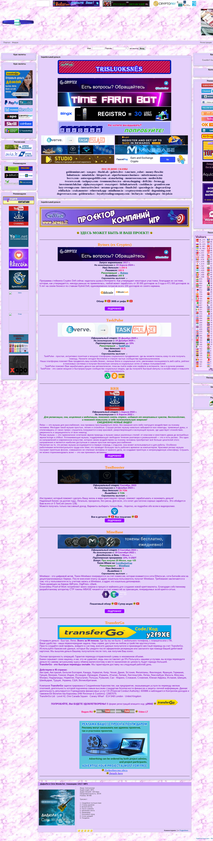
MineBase (124, 565)
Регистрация (206, 42)
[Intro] (18, 310)
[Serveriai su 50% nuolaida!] (26, 184)
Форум (15, 42)
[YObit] (26, 104)
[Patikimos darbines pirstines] (26, 170)
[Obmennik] (11, 132)
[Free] (18, 332)
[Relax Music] (18, 225)
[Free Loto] (18, 353)
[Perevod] (100, 6)
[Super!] (50, 6)
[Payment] (18, 289)
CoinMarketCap (124, 563)
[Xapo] (11, 118)
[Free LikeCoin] (18, 268)
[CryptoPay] (150, 6)
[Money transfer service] (26, 132)
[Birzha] (18, 246)
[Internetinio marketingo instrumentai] (11, 170)
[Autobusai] (11, 149)
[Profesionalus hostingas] (11, 184)
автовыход (133, 48)
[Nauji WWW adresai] (26, 177)
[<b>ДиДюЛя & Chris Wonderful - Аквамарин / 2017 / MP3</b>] (57, 825)
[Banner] (18, 204)
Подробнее (183, 830)
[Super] (19, 98)
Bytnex (124, 273)
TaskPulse (124, 345)
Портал (6, 42)
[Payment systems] (11, 104)
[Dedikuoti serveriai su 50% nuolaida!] (11, 177)
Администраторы (202, 838)
